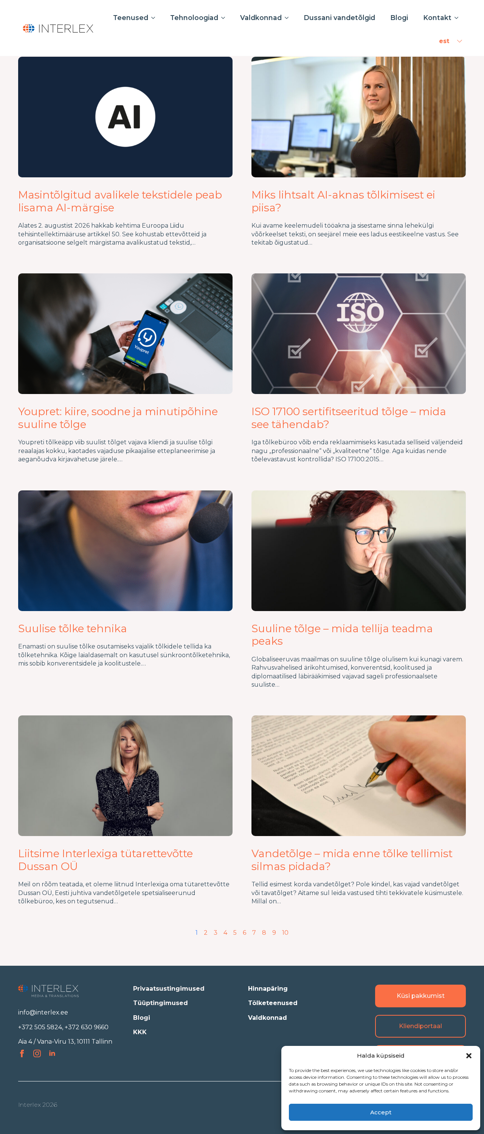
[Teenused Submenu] (155, 18)
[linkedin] (52, 1053)
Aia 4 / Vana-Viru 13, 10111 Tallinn (65, 1041)
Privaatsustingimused (169, 988)
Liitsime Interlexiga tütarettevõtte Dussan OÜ (105, 860)
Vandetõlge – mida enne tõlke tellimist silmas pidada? (352, 860)
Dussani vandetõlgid (339, 18)
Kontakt (437, 18)
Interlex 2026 (37, 1104)
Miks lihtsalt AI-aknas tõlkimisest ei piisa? (343, 201)
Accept (380, 1112)
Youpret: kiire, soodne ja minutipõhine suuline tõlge (118, 418)
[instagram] (37, 1053)
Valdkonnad (261, 18)
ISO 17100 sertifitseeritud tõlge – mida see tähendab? (348, 418)
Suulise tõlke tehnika (72, 628)
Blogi (399, 18)
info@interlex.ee (43, 1012)
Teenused (130, 18)
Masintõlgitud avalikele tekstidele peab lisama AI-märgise (120, 201)
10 (285, 932)
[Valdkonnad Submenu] (289, 18)
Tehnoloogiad (194, 18)
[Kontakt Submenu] (458, 18)
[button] (469, 1056)
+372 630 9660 (87, 1027)
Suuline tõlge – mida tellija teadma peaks (342, 635)
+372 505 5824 (40, 1027)
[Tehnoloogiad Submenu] (225, 18)
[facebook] (22, 1053)
